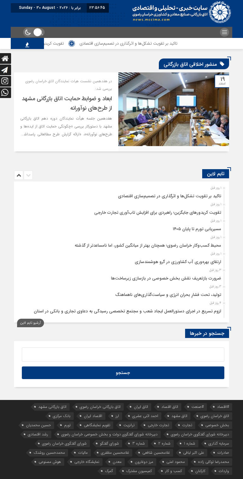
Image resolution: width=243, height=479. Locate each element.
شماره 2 (164, 443)
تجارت (187, 425)
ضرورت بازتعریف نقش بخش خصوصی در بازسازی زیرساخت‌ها (166, 278)
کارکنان (200, 471)
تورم (67, 425)
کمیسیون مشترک (139, 471)
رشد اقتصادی (38, 434)
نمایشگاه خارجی (86, 462)
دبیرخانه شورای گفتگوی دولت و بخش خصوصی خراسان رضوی (109, 434)
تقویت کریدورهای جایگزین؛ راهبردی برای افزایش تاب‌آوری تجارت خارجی (157, 212)
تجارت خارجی (158, 425)
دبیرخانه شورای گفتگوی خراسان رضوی (200, 434)
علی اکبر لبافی (193, 453)
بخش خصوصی (217, 425)
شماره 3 (138, 443)
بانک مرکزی (62, 416)
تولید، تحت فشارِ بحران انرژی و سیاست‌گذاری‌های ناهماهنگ (168, 295)
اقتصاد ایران (93, 416)
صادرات (223, 453)
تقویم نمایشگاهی (97, 425)
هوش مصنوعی (50, 462)
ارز (117, 416)
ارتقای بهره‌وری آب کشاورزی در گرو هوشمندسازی (178, 262)
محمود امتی (175, 462)
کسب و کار (173, 471)
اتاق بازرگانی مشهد (52, 407)
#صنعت (197, 407)
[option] (120, 194)
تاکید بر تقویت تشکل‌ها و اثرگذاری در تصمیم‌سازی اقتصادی (137, 43)
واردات (224, 471)
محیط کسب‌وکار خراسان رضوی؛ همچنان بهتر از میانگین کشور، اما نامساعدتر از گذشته (148, 245)
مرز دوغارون (144, 462)
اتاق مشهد (179, 416)
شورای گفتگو (109, 443)
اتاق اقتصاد (169, 407)
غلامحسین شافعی (156, 453)
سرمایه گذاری (219, 443)
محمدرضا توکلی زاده (213, 462)
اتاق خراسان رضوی (215, 416)
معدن (117, 462)
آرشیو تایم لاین (30, 323)
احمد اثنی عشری (145, 416)
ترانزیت (128, 425)
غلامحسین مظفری (115, 453)
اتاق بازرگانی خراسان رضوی (100, 407)
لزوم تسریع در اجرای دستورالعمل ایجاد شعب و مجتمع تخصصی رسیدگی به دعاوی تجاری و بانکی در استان (127, 311)
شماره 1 (189, 443)
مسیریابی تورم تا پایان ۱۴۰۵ (197, 229)
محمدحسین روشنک (49, 453)
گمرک (109, 471)
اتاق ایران (141, 407)
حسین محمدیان (38, 425)
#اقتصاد (223, 407)
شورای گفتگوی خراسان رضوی (64, 443)
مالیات (83, 453)
